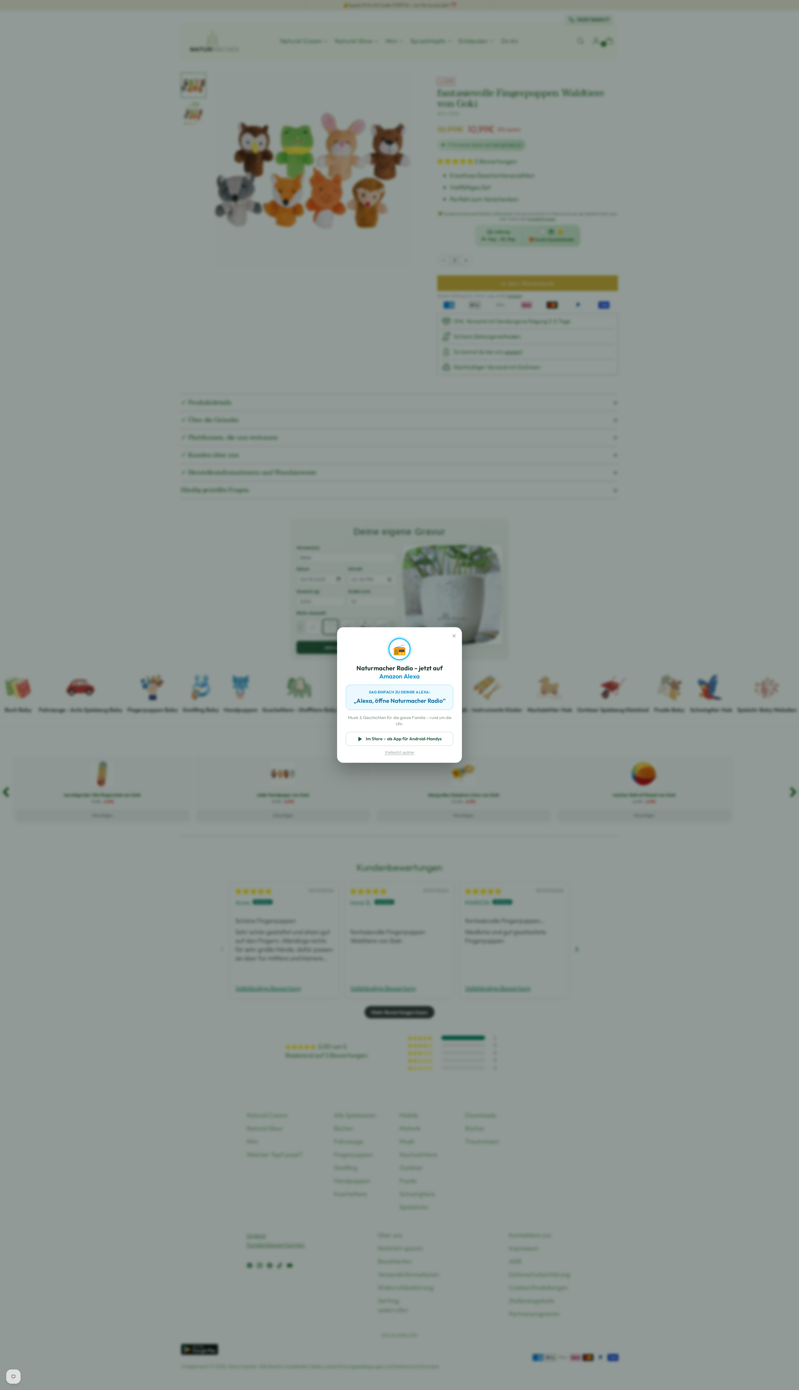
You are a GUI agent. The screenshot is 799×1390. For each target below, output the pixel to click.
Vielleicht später (399, 752)
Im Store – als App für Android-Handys (404, 739)
